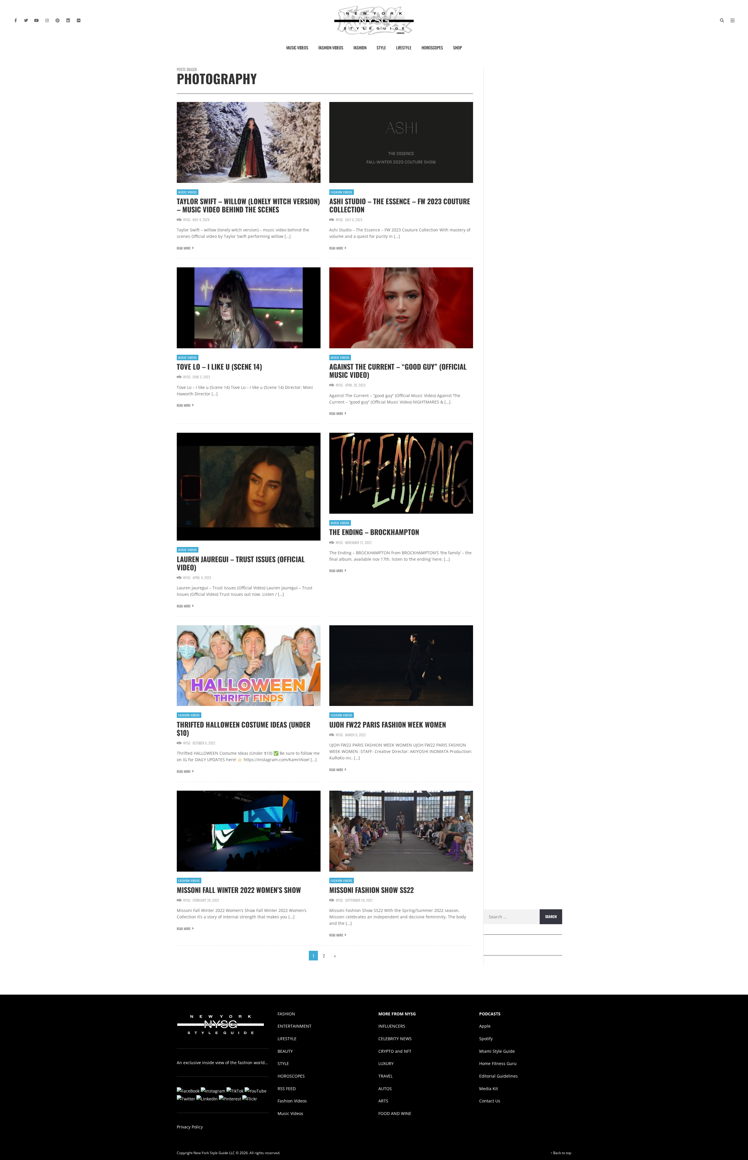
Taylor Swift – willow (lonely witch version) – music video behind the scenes (248, 205)
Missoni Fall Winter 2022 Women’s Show (239, 889)
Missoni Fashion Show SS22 (371, 889)
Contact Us (489, 1101)
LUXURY (386, 1063)
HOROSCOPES (291, 1076)
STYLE (283, 1063)
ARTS (383, 1101)
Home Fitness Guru (498, 1063)
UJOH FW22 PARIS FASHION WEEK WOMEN (387, 724)
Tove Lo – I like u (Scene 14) (219, 366)
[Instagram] (47, 20)
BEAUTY (285, 1051)
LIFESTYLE (287, 1038)
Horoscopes (432, 47)
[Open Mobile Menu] (732, 20)
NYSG (186, 219)
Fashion (360, 47)
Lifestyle (403, 47)
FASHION (286, 1013)
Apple (485, 1026)
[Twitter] (26, 20)
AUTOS (385, 1088)
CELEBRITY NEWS (395, 1038)
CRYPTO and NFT (394, 1051)
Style (381, 47)
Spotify (486, 1038)
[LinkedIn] (68, 20)
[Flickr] (78, 20)
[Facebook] (15, 20)
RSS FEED (287, 1088)
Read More (184, 248)
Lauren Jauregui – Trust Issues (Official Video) (241, 563)
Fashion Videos (330, 47)
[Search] (722, 20)
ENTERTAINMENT (294, 1026)
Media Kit (488, 1088)
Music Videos (297, 47)
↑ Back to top (560, 1152)
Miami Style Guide (497, 1051)
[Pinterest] (57, 20)
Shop (457, 47)
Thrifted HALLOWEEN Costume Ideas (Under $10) (243, 728)
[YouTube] (36, 20)
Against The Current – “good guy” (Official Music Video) (398, 370)
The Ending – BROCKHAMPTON (374, 532)
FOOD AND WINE (394, 1113)
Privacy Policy (190, 1127)
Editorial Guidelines (498, 1076)
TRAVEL (385, 1076)
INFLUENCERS (391, 1026)
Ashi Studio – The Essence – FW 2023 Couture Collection (399, 205)
